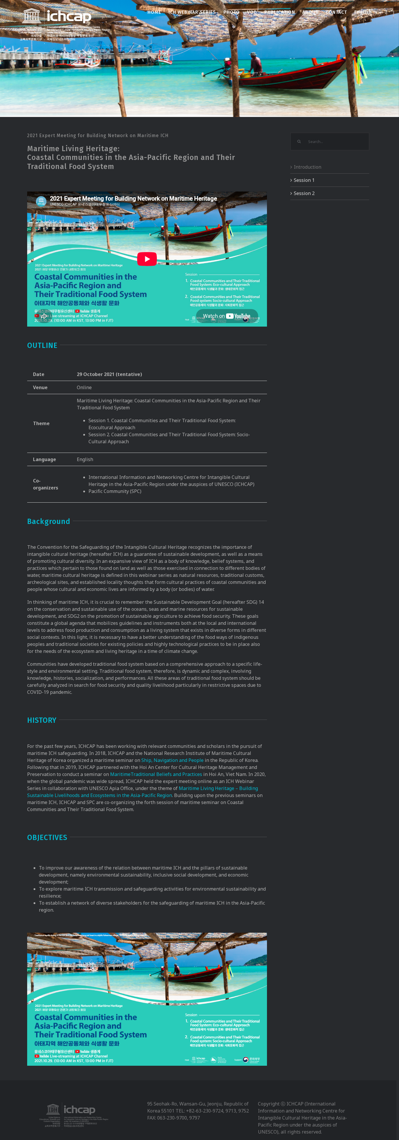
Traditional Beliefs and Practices (166, 774)
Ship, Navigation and (164, 760)
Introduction (307, 167)
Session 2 (304, 193)
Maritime (120, 774)
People (196, 760)
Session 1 (304, 180)
